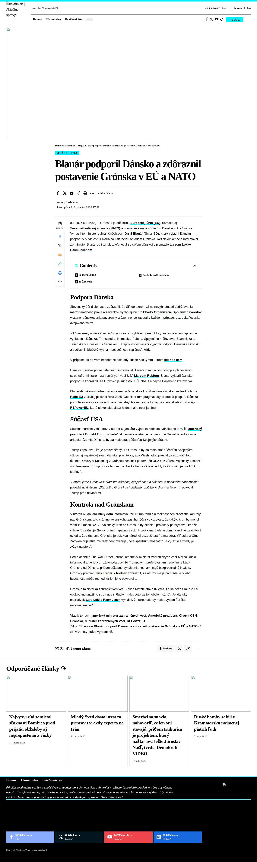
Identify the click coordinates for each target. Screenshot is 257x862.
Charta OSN (188, 615)
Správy (225, 8)
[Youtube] (128, 837)
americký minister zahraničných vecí (118, 615)
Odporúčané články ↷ (36, 668)
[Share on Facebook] (57, 193)
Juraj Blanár (133, 233)
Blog (80, 145)
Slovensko (238, 8)
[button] (248, 19)
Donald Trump (95, 434)
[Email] (71, 193)
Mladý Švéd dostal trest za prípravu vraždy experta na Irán (97, 723)
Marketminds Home (31, 815)
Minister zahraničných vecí (105, 621)
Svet (249, 8)
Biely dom (105, 514)
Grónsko (76, 621)
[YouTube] (216, 19)
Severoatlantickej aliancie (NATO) (95, 228)
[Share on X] (64, 193)
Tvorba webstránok (36, 850)
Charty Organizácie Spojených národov (172, 312)
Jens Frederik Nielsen (111, 573)
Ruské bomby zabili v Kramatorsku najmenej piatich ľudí (216, 723)
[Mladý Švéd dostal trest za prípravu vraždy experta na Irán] (98, 694)
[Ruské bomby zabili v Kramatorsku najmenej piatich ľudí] (221, 694)
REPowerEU (79, 408)
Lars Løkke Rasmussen (103, 600)
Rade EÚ (76, 397)
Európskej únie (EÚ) (145, 223)
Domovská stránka (65, 145)
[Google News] (178, 837)
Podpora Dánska (87, 274)
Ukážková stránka (30, 821)
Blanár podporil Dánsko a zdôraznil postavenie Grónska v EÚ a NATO (146, 626)
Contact (20, 809)
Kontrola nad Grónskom (155, 275)
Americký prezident (162, 615)
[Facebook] (207, 19)
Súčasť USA (85, 281)
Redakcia (72, 202)
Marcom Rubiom (146, 375)
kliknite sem (173, 360)
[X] (211, 19)
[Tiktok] (221, 19)
